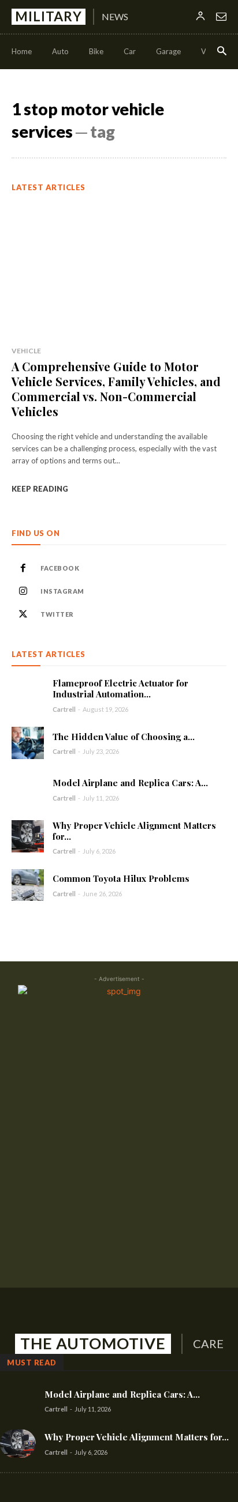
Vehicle (26, 350)
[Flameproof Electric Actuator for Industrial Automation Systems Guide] (28, 694)
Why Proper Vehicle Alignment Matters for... (134, 831)
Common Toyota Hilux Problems (121, 878)
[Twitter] (23, 614)
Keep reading (40, 488)
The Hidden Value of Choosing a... (124, 736)
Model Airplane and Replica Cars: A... (130, 782)
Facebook (59, 568)
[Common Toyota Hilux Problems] (28, 885)
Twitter (57, 614)
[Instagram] (23, 591)
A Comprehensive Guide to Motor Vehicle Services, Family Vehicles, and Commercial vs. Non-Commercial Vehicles (116, 388)
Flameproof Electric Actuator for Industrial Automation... (120, 688)
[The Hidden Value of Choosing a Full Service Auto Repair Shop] (28, 743)
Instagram (62, 591)
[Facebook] (23, 568)
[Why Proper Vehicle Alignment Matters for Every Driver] (28, 836)
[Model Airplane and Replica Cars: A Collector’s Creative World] (28, 789)
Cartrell (64, 709)
